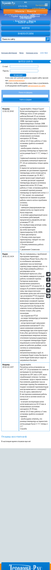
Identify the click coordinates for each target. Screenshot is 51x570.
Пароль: (6, 71)
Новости (31, 11)
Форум (32, 21)
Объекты (19, 11)
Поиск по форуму (25, 92)
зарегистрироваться (16, 80)
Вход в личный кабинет (36, 8)
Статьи (36, 16)
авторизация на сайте (36, 86)
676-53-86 (22, 6)
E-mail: (5, 66)
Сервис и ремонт (20, 16)
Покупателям (26, 33)
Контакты (20, 21)
